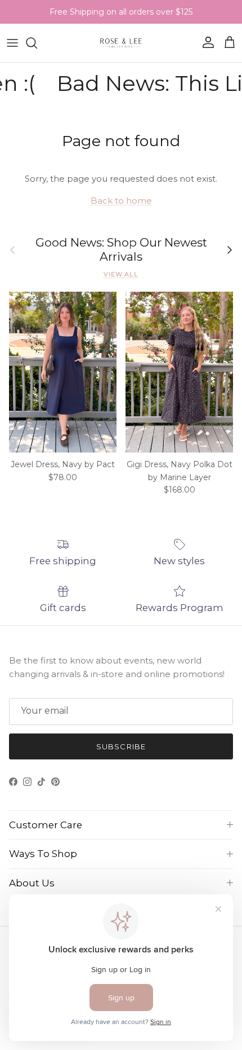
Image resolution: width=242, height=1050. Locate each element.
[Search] (37, 42)
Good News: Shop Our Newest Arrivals (121, 249)
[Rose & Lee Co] (121, 42)
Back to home (121, 200)
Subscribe (120, 746)
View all (121, 274)
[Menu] (12, 42)
